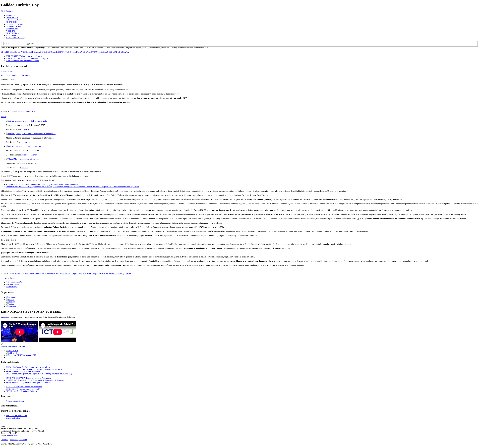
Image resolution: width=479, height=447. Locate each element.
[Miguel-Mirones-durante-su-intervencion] (22, 159)
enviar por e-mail (24, 111)
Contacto (9, 11)
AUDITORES (12, 35)
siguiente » (24, 129)
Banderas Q (17, 274)
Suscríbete (5, 317)
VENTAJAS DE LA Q (15, 38)
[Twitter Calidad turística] (10, 299)
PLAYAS (26, 75)
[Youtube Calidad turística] (10, 304)
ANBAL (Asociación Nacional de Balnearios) (24, 387)
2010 (8, 20)
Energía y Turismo (123, 274)
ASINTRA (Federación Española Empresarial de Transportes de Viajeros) (35, 380)
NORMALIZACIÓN (14, 24)
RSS (3, 11)
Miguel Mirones (77, 274)
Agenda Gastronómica (15, 401)
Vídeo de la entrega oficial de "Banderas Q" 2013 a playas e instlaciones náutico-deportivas (42, 184)
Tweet (3, 117)
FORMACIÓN (12, 29)
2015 (17, 20)
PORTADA (10, 15)
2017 (21, 20)
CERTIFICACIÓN (13, 26)
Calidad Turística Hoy (20, 5)
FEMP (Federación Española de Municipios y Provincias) (28, 382)
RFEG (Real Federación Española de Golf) (23, 389)
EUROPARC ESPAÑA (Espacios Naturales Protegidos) (28, 378)
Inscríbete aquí (11, 287)
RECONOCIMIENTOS (10, 75)
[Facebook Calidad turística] (11, 297)
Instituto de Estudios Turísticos (13, 346)
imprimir (13, 111)
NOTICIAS (10, 31)
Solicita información (14, 282)
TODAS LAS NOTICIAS (16, 416)
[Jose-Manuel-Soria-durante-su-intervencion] (23, 146)
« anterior (33, 142)
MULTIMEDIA (12, 33)
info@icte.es (12, 435)
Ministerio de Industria (106, 274)
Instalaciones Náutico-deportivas (42, 274)
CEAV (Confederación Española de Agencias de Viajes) (28, 367)
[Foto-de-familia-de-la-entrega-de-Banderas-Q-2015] (26, 121)
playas (25, 274)
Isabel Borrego (91, 274)
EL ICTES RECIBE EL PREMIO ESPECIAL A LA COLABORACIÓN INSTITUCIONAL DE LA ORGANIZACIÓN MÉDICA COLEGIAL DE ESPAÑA (65, 52)
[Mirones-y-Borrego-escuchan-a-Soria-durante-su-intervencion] (31, 134)
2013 (12, 20)
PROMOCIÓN (12, 22)
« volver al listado (8, 71)
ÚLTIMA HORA (13, 418)
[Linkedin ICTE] (10, 302)
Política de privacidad (18, 440)
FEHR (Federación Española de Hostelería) (23, 371)
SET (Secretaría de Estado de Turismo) (21, 391)
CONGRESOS (12, 17)
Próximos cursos (12, 284)
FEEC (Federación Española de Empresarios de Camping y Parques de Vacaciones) (39, 374)
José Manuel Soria (63, 274)
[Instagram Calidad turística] (11, 306)
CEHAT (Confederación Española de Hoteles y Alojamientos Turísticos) (34, 369)
